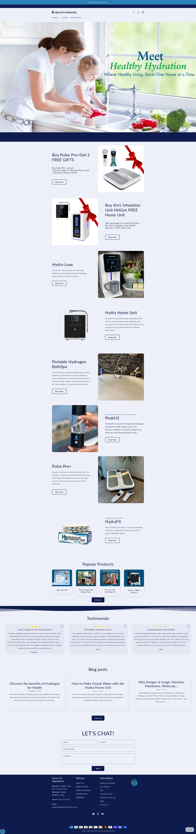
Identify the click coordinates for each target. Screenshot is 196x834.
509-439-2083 (64, 799)
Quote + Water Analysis (134, 591)
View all (98, 600)
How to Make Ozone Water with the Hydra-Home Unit (98, 685)
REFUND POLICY (82, 794)
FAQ (101, 790)
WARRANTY (80, 797)
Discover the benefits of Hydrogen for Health (35, 685)
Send (98, 768)
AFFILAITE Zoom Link (108, 797)
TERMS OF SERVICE (83, 790)
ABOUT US (80, 783)
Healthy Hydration (91, 831)
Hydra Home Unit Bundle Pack (86, 591)
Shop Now (59, 182)
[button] (134, 12)
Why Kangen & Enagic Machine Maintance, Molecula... (161, 684)
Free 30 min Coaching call (110, 591)
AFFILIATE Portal (106, 794)
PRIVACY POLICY (82, 787)
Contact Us (104, 805)
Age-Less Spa (62, 590)
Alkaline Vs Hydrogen (107, 783)
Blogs (102, 801)
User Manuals (105, 787)
